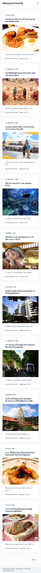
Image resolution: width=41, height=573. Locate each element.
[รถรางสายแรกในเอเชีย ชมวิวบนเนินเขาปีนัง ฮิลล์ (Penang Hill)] (20, 363)
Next (33, 559)
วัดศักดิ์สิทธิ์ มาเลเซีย (10, 233)
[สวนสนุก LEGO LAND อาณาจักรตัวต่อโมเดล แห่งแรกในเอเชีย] (20, 145)
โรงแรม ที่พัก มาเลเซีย (10, 287)
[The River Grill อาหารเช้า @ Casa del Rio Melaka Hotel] (20, 37)
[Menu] (38, 3)
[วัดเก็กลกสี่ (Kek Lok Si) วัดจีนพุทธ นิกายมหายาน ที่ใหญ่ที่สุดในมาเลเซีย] (20, 417)
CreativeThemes (8, 571)
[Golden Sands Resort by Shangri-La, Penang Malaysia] (20, 309)
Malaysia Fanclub (12, 3)
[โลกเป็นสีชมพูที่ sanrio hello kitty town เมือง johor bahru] (20, 91)
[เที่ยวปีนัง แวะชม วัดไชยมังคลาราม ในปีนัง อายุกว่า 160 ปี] (20, 255)
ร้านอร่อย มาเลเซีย (9, 15)
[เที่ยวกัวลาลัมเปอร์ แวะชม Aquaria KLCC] (20, 202)
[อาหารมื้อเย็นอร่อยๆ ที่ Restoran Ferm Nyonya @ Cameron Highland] (20, 471)
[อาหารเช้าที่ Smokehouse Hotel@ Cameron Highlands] (20, 527)
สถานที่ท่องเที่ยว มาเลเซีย (11, 69)
